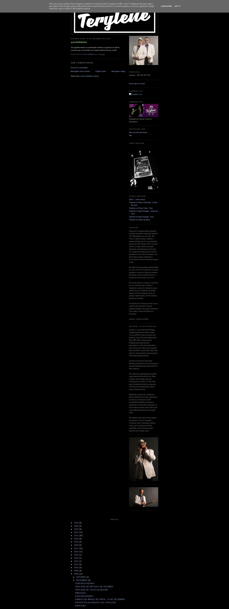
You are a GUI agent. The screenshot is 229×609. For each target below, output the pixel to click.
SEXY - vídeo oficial (137, 200)
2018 (76, 545)
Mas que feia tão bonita (138, 132)
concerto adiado (84, 583)
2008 (76, 574)
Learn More (166, 6)
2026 (76, 523)
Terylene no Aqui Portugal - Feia (141, 217)
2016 (76, 552)
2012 (76, 561)
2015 (76, 555)
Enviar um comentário (79, 68)
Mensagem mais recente (80, 71)
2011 (76, 564)
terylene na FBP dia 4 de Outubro (94, 587)
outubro (81, 577)
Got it (177, 6)
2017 (76, 548)
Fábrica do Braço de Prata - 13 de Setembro (100, 599)
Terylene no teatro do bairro (139, 220)
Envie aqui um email (137, 84)
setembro (82, 580)
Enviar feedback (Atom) (90, 76)
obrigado (80, 593)
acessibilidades (84, 596)
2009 (76, 571)
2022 (76, 532)
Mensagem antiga (118, 71)
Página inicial (101, 71)
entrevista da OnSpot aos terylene (95, 603)
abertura (80, 606)
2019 (76, 542)
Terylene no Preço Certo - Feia (141, 208)
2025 (76, 526)
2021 (76, 536)
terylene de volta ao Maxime (91, 590)
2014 (76, 558)
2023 (76, 529)
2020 (76, 539)
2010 (76, 568)
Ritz (130, 135)
